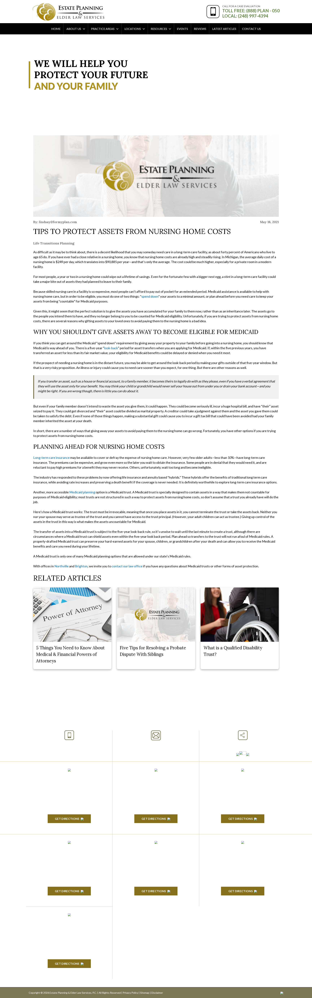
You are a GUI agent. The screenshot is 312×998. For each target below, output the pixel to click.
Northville (61, 566)
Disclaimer (157, 992)
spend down (149, 296)
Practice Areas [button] (102, 28)
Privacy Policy (130, 992)
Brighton (81, 566)
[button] (83, 28)
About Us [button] (73, 28)
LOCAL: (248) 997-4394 (245, 15)
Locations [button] (132, 28)
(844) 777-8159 (69, 753)
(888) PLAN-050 (64, 745)
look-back (111, 348)
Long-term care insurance (51, 458)
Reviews (200, 28)
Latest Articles (224, 28)
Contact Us (251, 28)
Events (182, 28)
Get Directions (67, 818)
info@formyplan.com (156, 745)
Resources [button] (159, 28)
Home (55, 28)
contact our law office (127, 566)
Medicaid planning (82, 492)
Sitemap (144, 992)
